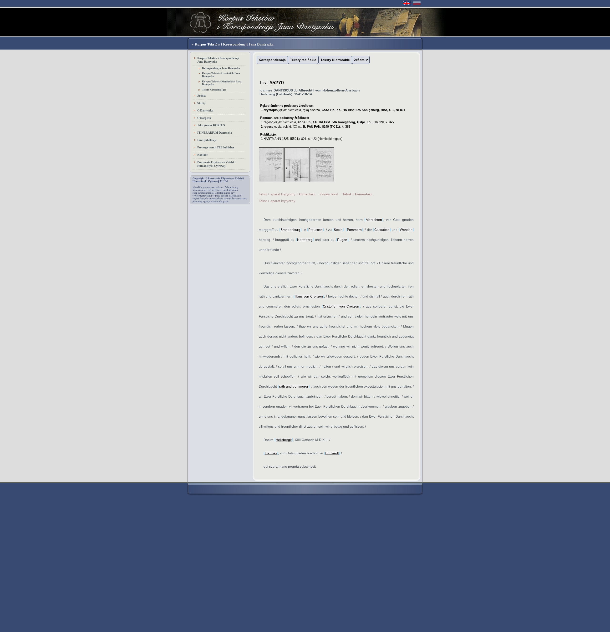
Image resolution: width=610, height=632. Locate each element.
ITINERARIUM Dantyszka (214, 132)
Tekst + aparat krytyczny (277, 201)
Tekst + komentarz (357, 194)
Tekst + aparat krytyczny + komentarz (287, 194)
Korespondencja (272, 60)
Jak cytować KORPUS (211, 125)
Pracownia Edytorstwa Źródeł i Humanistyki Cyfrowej (216, 164)
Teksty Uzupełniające (214, 89)
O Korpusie (204, 118)
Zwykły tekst (329, 194)
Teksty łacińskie (303, 60)
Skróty (201, 103)
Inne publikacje (207, 140)
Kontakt (202, 155)
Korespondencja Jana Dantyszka (221, 68)
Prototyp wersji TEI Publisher (215, 147)
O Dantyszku (205, 110)
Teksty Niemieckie (335, 60)
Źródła (201, 95)
